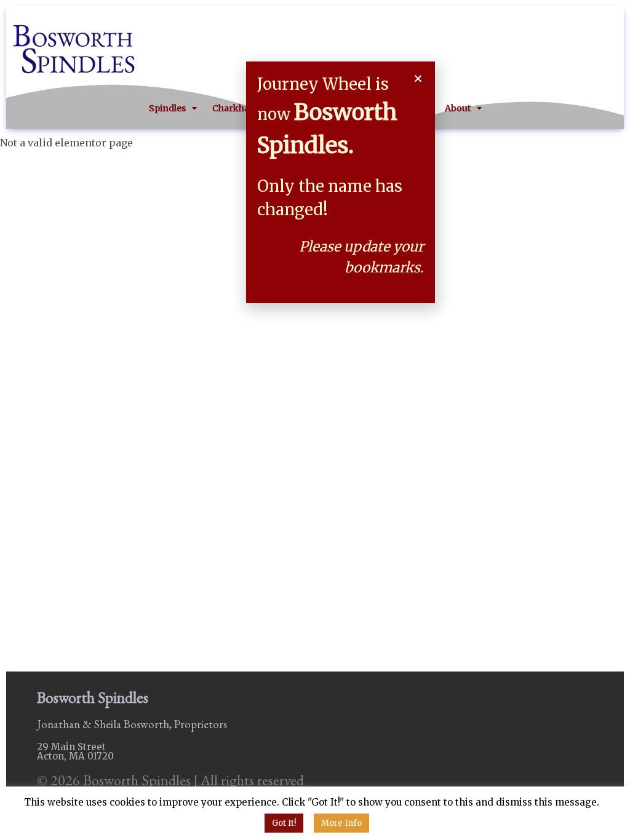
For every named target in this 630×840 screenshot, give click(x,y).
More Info (341, 823)
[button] (418, 78)
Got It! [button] (284, 823)
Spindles (167, 108)
